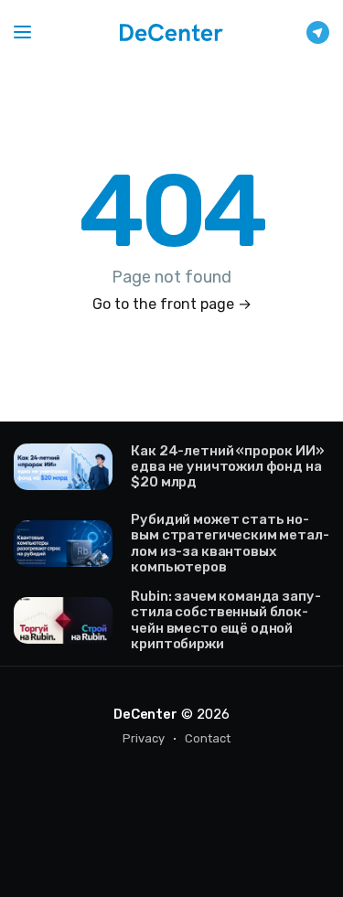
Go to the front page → (172, 304)
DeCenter (145, 714)
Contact (207, 738)
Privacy (144, 738)
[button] (22, 32)
